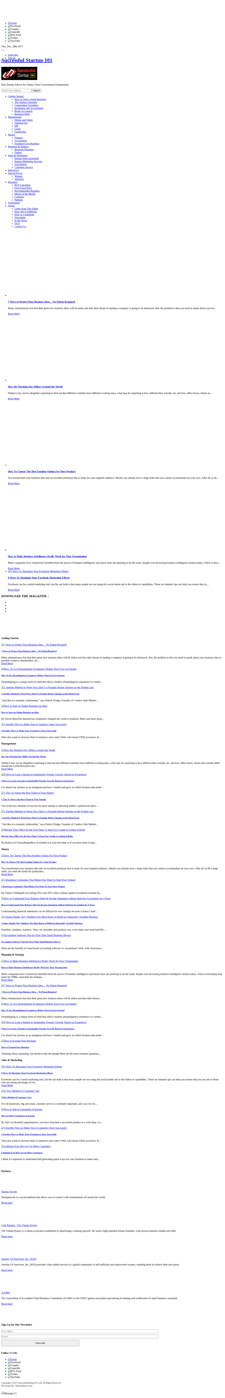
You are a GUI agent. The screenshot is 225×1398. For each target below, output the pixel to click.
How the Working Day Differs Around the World (23, 756)
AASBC (5, 1292)
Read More (14, 313)
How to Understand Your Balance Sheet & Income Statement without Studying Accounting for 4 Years (48, 905)
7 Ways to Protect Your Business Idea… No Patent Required (28, 651)
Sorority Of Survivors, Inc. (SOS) (18, 1259)
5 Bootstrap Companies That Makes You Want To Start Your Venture (33, 886)
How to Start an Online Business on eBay (20, 712)
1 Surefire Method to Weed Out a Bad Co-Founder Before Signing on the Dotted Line (40, 694)
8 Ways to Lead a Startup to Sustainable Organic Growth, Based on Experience (37, 781)
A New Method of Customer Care (16, 1097)
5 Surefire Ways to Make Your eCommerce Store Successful (28, 731)
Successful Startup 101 (26, 60)
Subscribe (13, 55)
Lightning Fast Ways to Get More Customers (22, 1152)
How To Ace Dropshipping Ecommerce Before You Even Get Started (32, 675)
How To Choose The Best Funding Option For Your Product (28, 862)
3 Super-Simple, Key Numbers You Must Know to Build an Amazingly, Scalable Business (42, 923)
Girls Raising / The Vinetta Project (19, 1225)
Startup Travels (9, 1191)
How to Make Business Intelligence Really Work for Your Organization (34, 967)
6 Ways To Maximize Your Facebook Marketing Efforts (27, 1073)
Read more (7, 1202)
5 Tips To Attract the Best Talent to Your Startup (23, 799)
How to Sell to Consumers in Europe (18, 1116)
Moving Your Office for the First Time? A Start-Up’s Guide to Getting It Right (37, 836)
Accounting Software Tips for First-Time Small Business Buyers (30, 942)
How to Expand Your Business (15, 1047)
